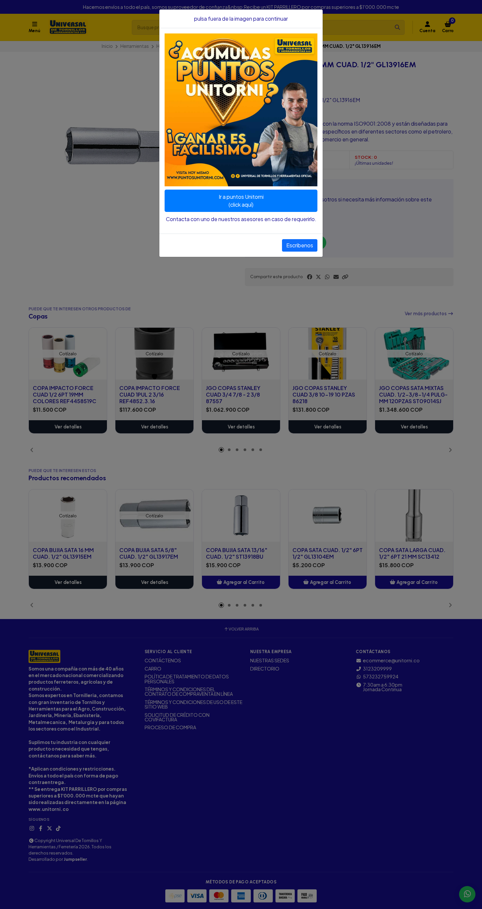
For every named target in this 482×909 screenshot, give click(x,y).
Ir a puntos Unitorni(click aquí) (241, 200)
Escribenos (299, 245)
